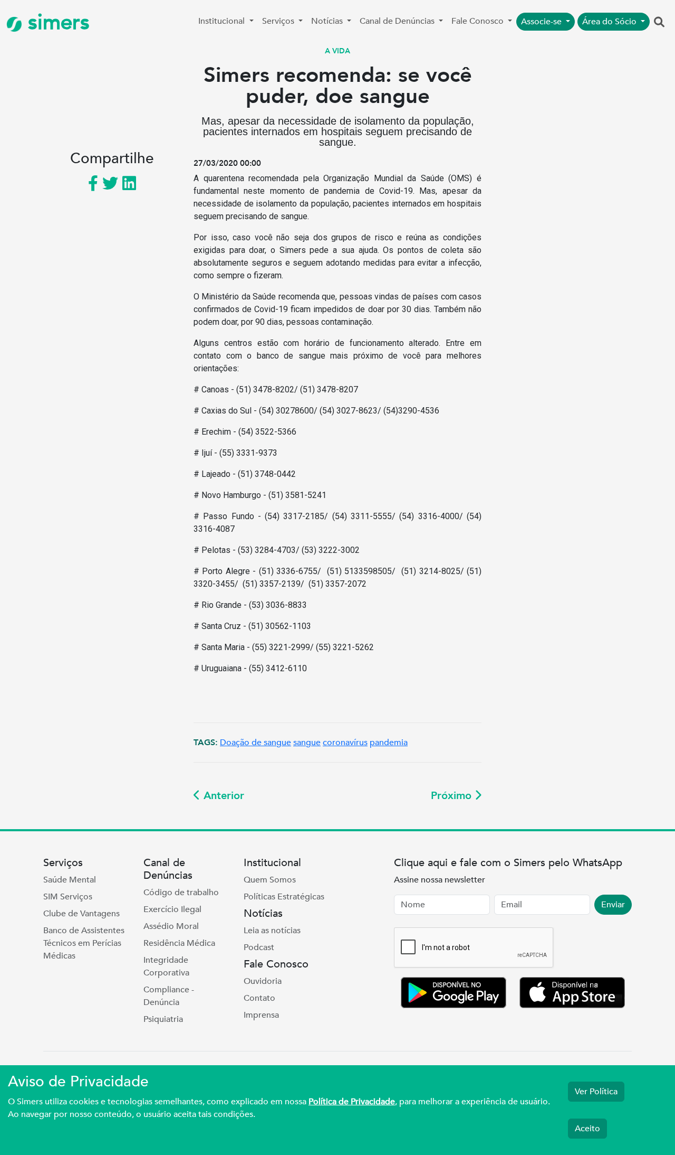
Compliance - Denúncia (168, 996)
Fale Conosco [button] (478, 21)
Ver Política (596, 1091)
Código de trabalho (181, 892)
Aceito (587, 1128)
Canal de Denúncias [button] (398, 21)
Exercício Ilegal (172, 909)
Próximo (453, 795)
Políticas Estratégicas (284, 897)
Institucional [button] (222, 21)
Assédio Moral (171, 926)
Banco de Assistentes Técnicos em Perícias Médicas (83, 943)
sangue (307, 742)
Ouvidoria (263, 981)
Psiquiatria (163, 1019)
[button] (659, 23)
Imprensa (261, 1015)
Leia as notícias (272, 930)
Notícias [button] (328, 21)
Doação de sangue (255, 742)
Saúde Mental (69, 880)
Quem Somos (270, 880)
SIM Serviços (67, 897)
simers (56, 22)
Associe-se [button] (542, 21)
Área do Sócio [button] (610, 21)
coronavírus (345, 742)
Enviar (613, 904)
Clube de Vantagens (81, 913)
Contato (259, 998)
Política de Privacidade (351, 1101)
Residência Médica (179, 943)
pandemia (389, 742)
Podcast (259, 947)
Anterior (222, 795)
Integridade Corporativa (166, 966)
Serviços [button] (279, 21)
